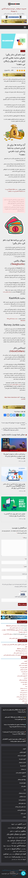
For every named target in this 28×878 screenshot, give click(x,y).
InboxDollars (17, 351)
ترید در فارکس (24, 690)
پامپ (25, 857)
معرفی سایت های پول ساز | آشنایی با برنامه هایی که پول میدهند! (14, 515)
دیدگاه (25, 538)
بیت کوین (17, 831)
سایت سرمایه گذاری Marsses (13, 626)
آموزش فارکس (24, 663)
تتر (13, 831)
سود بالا (14, 846)
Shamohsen (14, 67)
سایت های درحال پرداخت (22, 697)
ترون (13, 837)
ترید (26, 686)
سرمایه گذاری (21, 845)
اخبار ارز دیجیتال (23, 669)
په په (22, 857)
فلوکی (17, 851)
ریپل (8, 840)
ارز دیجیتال (24, 674)
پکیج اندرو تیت (24, 682)
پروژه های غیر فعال (23, 680)
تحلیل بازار (25, 684)
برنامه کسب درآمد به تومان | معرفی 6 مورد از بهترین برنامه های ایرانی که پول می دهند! (14, 456)
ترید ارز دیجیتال (23, 688)
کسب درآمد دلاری (14, 859)
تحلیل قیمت (17, 837)
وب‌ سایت (24, 574)
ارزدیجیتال (13, 828)
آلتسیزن (24, 824)
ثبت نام (6, 79)
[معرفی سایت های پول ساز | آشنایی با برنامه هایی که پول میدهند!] (14, 497)
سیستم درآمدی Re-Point (21, 651)
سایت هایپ (14, 843)
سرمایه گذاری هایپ (23, 699)
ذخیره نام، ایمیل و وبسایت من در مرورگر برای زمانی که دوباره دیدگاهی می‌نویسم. (14, 585)
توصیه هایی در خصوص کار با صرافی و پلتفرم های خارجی (15, 655)
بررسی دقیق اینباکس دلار (15, 384)
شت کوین (9, 849)
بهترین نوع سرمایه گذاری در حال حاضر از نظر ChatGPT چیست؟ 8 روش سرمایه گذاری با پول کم (14, 486)
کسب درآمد (23, 51)
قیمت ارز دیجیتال (20, 854)
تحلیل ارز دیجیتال (20, 834)
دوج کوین (12, 840)
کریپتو (24, 859)
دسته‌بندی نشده (23, 692)
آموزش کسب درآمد (23, 665)
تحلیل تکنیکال (22, 837)
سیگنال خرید (23, 849)
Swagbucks (17, 264)
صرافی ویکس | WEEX (22, 649)
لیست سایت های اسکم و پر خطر (16, 628)
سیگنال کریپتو (16, 849)
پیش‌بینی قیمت (16, 857)
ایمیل (25, 566)
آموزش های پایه (23, 667)
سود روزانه (8, 846)
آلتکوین (20, 824)
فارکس (20, 851)
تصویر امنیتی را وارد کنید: (21, 596)
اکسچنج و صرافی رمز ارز (22, 676)
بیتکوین (23, 831)
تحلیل (11, 831)
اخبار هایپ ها (24, 671)
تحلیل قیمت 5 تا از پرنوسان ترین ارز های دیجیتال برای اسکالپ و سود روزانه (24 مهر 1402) (14, 429)
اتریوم (13, 824)
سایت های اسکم (23, 694)
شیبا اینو (24, 851)
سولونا (4, 846)
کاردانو (10, 857)
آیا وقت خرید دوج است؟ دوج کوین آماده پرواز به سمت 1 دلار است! (13, 423)
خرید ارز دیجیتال (21, 840)
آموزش (25, 661)
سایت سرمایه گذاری (21, 843)
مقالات (25, 703)
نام (26, 559)
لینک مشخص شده (7, 292)
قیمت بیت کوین (11, 854)
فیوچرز (14, 851)
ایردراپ (25, 678)
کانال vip (6, 857)
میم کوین (6, 854)
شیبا (6, 849)
